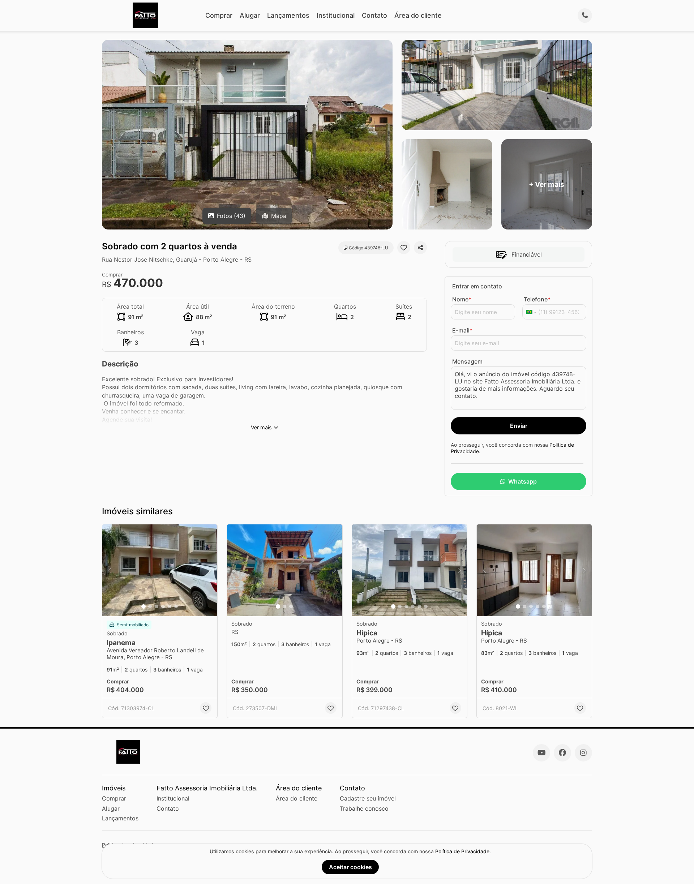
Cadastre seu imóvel (368, 798)
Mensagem (467, 361)
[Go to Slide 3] (156, 606)
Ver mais (261, 427)
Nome (461, 299)
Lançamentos (288, 15)
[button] (159, 570)
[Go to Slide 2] (150, 606)
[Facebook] (562, 752)
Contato (374, 15)
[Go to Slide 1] (143, 606)
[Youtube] (541, 752)
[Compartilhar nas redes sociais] (420, 247)
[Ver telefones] (585, 15)
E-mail (462, 330)
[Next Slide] (209, 570)
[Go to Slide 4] (163, 606)
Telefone (537, 299)
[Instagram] (583, 752)
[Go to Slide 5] (169, 606)
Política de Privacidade (462, 851)
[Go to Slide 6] (176, 606)
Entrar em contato (477, 286)
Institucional (336, 15)
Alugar (250, 15)
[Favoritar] (403, 247)
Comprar (218, 15)
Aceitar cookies (350, 867)
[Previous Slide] (109, 570)
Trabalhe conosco (364, 808)
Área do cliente (418, 15)
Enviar (518, 425)
